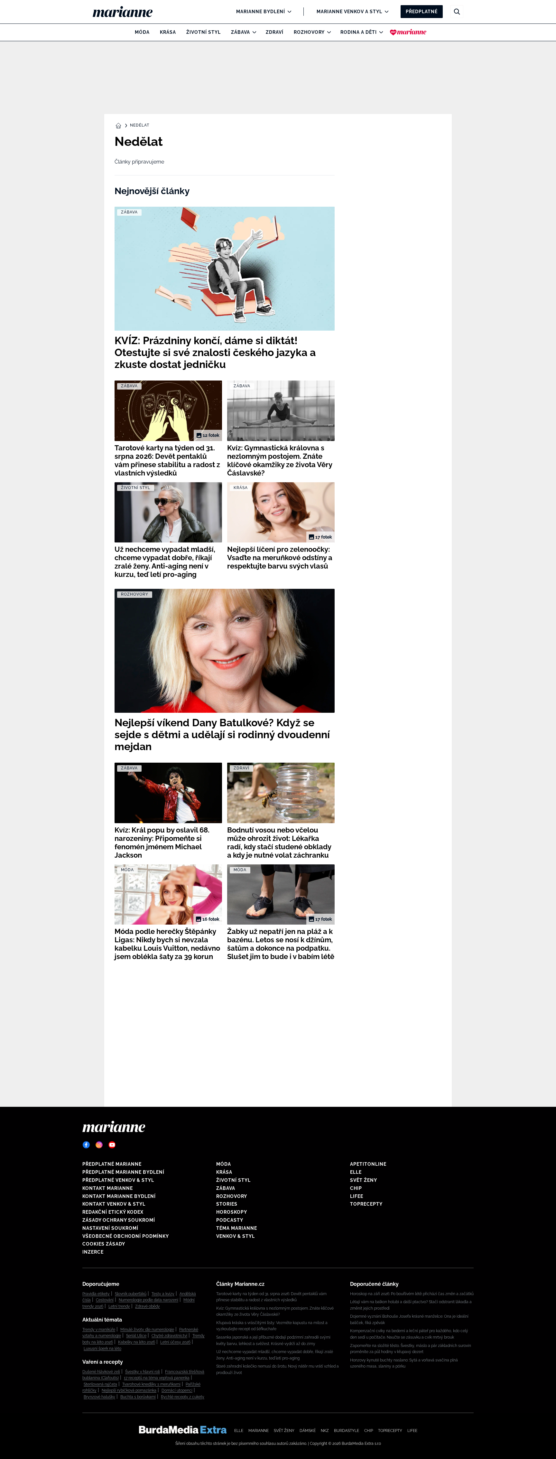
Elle (356, 1172)
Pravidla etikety (96, 1294)
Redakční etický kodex (113, 1212)
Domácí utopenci (177, 1390)
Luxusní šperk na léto (102, 1348)
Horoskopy (231, 1212)
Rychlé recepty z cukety (182, 1397)
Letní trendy (119, 1306)
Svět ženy (363, 1180)
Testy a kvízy (163, 1294)
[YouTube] (112, 1145)
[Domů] (128, 11)
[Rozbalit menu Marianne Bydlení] (288, 12)
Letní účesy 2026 (175, 1342)
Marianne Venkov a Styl (349, 11)
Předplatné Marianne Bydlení (123, 1172)
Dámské (308, 1430)
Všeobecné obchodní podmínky (125, 1236)
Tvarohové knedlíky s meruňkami (151, 1384)
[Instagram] (99, 1145)
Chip (356, 1188)
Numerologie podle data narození (148, 1300)
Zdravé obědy (147, 1306)
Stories (226, 1204)
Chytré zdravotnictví (169, 1335)
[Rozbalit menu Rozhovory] (327, 32)
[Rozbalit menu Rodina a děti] (379, 32)
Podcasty (229, 1220)
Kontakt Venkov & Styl (113, 1204)
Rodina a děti (358, 32)
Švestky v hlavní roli (142, 1372)
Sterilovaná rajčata (100, 1384)
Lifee (356, 1196)
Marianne (258, 1430)
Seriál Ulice (136, 1335)
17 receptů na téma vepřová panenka (157, 1378)
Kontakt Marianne (107, 1188)
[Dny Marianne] (408, 32)
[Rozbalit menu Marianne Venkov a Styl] (385, 12)
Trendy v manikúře (98, 1329)
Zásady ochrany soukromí (118, 1220)
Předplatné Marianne (112, 1164)
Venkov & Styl (235, 1236)
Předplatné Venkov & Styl (118, 1180)
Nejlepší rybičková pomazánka (129, 1390)
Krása (168, 32)
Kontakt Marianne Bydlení (119, 1196)
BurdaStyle (346, 1430)
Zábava (240, 32)
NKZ (325, 1430)
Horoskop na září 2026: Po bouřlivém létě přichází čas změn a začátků (412, 1294)
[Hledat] (456, 11)
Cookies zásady (103, 1244)
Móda (142, 32)
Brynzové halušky (99, 1397)
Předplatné (422, 11)
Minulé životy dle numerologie (147, 1329)
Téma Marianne (236, 1228)
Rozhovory (309, 32)
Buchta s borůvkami (138, 1397)
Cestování (105, 1300)
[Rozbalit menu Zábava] (252, 32)
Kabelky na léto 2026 (136, 1342)
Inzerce (93, 1252)
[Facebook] (86, 1145)
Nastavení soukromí (110, 1228)
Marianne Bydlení (260, 11)
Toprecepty (366, 1204)
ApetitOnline (368, 1164)
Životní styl (203, 32)
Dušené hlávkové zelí (101, 1372)
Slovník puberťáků (130, 1294)
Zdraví (274, 32)
